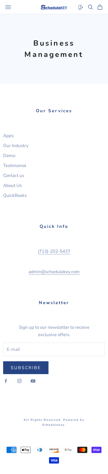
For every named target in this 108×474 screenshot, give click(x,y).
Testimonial (14, 166)
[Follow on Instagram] (19, 381)
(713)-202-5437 (54, 251)
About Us (12, 185)
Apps (8, 136)
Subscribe (26, 368)
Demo (9, 156)
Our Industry (16, 146)
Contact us (13, 176)
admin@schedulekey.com (54, 272)
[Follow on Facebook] (5, 381)
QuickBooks (15, 195)
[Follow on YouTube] (33, 381)
